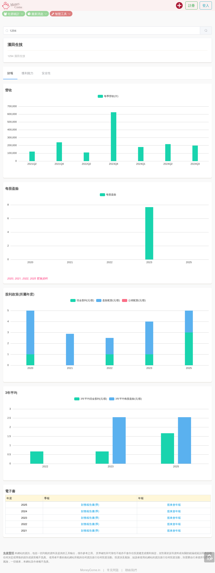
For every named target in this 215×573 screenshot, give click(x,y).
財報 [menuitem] (10, 73)
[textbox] (101, 30)
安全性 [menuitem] (46, 73)
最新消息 (37, 14)
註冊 (191, 5)
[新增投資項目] (179, 5)
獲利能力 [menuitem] (27, 73)
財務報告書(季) (90, 505)
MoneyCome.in (90, 570)
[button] (13, 13)
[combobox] (107, 30)
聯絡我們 (131, 570)
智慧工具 (60, 14)
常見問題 (113, 570)
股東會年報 (174, 505)
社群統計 (13, 14)
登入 (205, 5)
